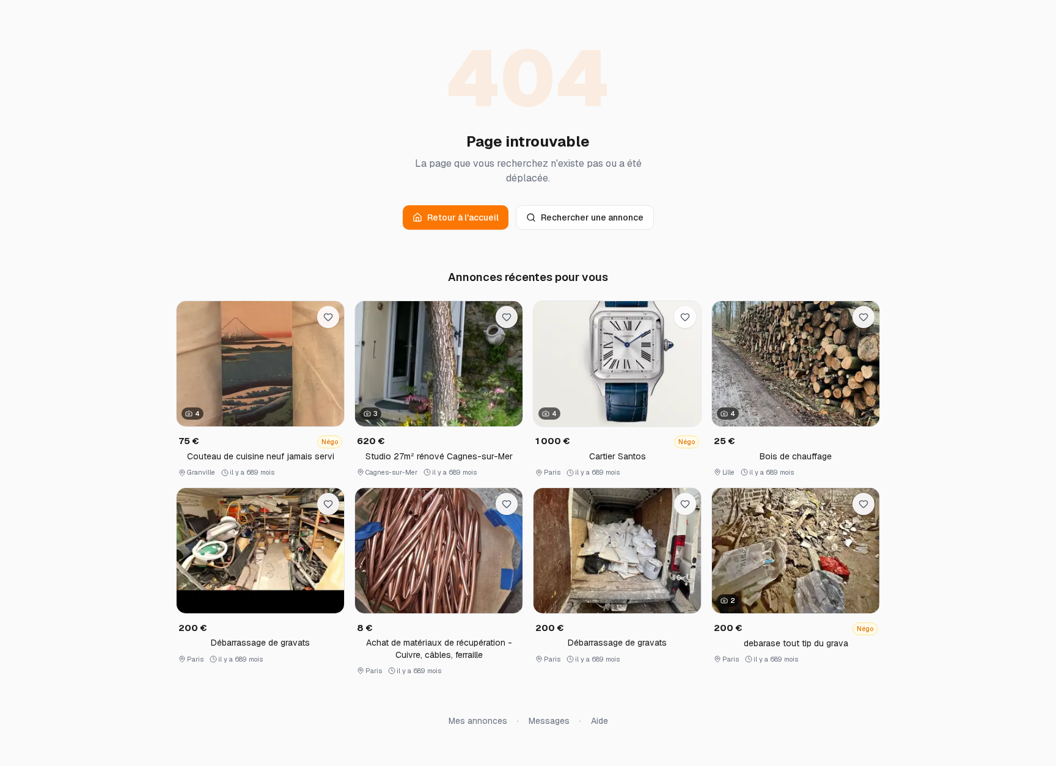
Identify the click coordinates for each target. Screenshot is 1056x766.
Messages (549, 720)
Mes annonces (478, 720)
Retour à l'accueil (463, 217)
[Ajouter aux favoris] (328, 317)
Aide (599, 720)
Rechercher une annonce (592, 217)
